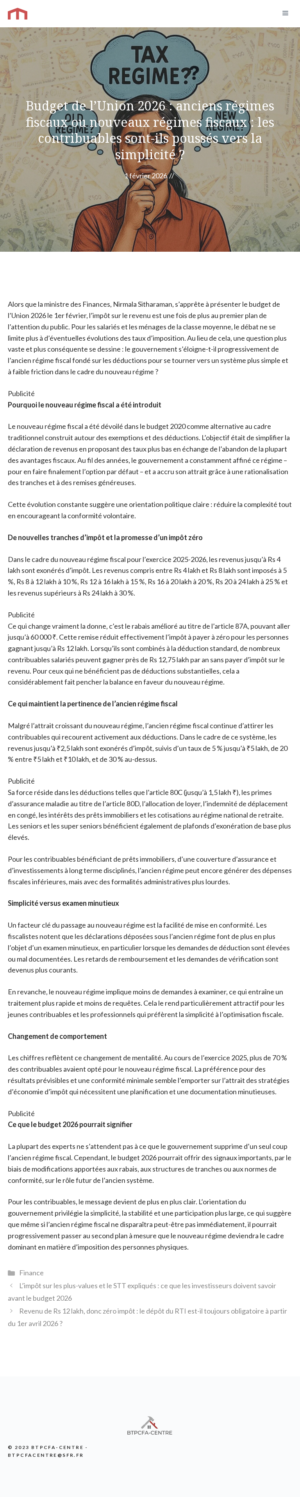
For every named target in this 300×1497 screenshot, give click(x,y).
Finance (31, 1272)
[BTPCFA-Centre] (17, 13)
